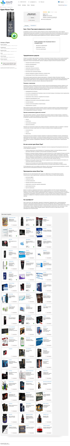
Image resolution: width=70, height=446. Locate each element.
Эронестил (28, 294)
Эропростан (11, 261)
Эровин (44, 316)
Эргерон (10, 272)
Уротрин (10, 228)
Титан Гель (45, 217)
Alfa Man (10, 239)
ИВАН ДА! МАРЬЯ (29, 414)
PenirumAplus (28, 403)
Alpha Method (46, 403)
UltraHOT (10, 414)
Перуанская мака (12, 217)
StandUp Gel (11, 337)
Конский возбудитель (47, 381)
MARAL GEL (28, 283)
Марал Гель (45, 370)
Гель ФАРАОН (28, 316)
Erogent (10, 425)
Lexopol (44, 272)
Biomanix (27, 217)
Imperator (28, 359)
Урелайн (44, 228)
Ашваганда (28, 337)
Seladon (44, 261)
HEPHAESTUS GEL (29, 381)
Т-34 (44, 392)
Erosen (10, 392)
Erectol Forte (11, 381)
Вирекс (44, 283)
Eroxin (10, 316)
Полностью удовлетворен (41, 49)
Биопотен (28, 305)
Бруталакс (45, 337)
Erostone (45, 239)
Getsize (10, 305)
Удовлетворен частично (40, 47)
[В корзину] (33, 225)
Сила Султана (28, 326)
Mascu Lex (28, 392)
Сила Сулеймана (12, 326)
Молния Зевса (11, 283)
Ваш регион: (62, 5)
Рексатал (45, 250)
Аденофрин (28, 239)
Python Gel (45, 294)
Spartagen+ (28, 228)
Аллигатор (11, 250)
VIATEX (27, 425)
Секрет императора (29, 370)
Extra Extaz (11, 294)
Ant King (10, 370)
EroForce (44, 348)
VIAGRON (10, 348)
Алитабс (44, 305)
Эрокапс (27, 250)
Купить (9, 78)
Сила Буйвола (28, 348)
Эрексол (44, 326)
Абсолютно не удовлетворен (41, 45)
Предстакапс (28, 272)
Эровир (10, 359)
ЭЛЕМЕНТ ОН (45, 414)
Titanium (27, 261)
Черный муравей (46, 425)
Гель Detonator (46, 359)
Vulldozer (10, 403)
